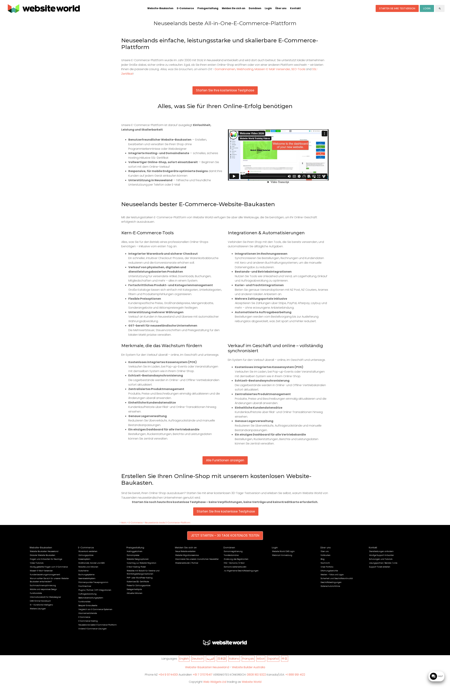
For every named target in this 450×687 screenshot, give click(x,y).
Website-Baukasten (160, 8)
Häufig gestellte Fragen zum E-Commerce (49, 567)
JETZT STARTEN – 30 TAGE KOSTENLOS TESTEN (225, 535)
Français (248, 659)
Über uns (281, 8)
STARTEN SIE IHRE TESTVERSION (397, 8)
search (440, 8)
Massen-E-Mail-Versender (272, 69)
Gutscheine (83, 570)
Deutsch (197, 659)
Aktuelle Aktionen (134, 593)
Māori (261, 659)
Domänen (255, 8)
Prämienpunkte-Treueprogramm (93, 582)
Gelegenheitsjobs (134, 589)
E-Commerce (185, 8)
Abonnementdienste (87, 613)
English (184, 659)
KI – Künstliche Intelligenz (41, 605)
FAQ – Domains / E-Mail (234, 563)
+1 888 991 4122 (295, 675)
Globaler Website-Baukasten (42, 555)
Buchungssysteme (86, 574)
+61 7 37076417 (202, 675)
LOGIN (426, 8)
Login (268, 8)
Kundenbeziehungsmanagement (45, 574)
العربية (210, 659)
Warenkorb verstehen (87, 551)
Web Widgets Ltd (214, 682)
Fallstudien (325, 555)
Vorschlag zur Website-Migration (141, 563)
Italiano (234, 659)
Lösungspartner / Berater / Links (383, 563)
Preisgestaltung (207, 8)
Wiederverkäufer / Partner (186, 563)
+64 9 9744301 (168, 675)
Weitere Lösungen (38, 608)
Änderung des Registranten (236, 559)
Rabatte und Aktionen (88, 567)
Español (273, 659)
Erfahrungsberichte (329, 570)
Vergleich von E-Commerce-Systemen (95, 609)
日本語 (221, 659)
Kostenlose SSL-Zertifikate (138, 581)
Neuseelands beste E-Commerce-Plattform (167, 522)
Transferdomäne (231, 555)
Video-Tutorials (36, 563)
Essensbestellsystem (86, 578)
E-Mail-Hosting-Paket (136, 567)
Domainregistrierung (233, 551)
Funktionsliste (36, 593)
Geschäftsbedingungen (331, 582)
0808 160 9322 (256, 675)
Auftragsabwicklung (87, 594)
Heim (124, 522)
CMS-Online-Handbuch (40, 601)
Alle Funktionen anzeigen (225, 460)
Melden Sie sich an (233, 8)
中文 (284, 659)
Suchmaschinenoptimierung (43, 585)
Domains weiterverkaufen (235, 567)
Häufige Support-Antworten (381, 555)
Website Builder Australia (248, 667)
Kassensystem (84, 559)
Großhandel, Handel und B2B (91, 563)
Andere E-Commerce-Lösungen (92, 628)
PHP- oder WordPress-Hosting (140, 577)
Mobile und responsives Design (43, 589)
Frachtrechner (84, 586)
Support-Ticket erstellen (379, 567)
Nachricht (325, 563)
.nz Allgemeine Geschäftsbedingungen (241, 570)
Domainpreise (133, 555)
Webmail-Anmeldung (282, 555)
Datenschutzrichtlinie (330, 586)
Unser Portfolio (327, 567)
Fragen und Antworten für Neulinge (46, 559)
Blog (322, 559)
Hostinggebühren (134, 551)
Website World (251, 682)
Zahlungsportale (85, 555)
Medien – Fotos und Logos (332, 574)
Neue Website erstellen (185, 551)
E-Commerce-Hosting (88, 621)
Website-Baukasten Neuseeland (44, 551)
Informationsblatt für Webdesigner (45, 597)
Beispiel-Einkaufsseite (87, 605)
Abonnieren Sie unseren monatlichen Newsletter (197, 559)
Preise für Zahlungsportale (138, 585)
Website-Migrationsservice (187, 555)
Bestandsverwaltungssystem (90, 597)
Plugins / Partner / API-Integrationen (94, 590)
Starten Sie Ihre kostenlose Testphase (225, 90)
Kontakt (295, 8)
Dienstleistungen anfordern (381, 551)
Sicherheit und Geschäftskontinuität (337, 578)
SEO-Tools (298, 69)
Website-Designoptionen (138, 559)
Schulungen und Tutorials (380, 559)
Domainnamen (225, 69)
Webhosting (245, 69)
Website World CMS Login (283, 551)
